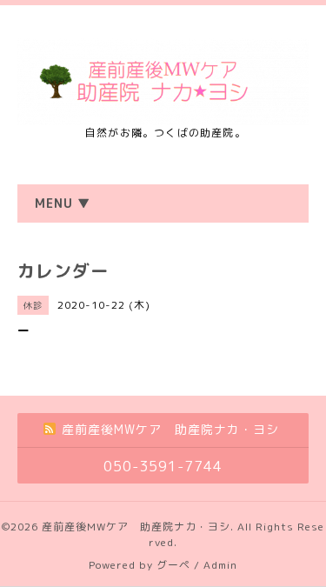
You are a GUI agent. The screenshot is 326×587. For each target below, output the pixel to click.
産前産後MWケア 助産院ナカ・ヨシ (136, 526)
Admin (220, 564)
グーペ (173, 564)
